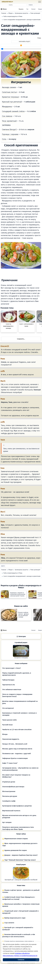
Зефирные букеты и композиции (15, 758)
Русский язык (7, 725)
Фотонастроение (8, 791)
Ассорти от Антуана (21, 658)
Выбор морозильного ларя (14, 918)
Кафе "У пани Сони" (10, 763)
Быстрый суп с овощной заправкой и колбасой (21, 880)
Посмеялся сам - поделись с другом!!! (16, 753)
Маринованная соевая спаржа (16, 839)
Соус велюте (9, 923)
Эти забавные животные (11, 689)
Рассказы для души (9, 796)
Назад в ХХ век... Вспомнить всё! (14, 744)
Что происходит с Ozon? (11, 668)
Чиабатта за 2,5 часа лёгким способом (16, 729)
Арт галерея (6, 822)
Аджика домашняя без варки (15, 850)
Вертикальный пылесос (11, 811)
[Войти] (17, 2)
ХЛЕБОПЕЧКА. (7, 2)
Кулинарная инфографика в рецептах (17, 806)
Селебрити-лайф (8, 801)
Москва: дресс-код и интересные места (17, 749)
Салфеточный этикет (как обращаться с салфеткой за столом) (18, 898)
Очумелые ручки (8, 782)
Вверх (3, 566)
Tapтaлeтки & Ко (8, 685)
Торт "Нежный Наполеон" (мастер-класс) (20, 860)
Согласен (21, 960)
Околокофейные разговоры (13, 787)
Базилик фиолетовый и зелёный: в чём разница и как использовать (18, 935)
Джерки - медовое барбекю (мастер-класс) (20, 855)
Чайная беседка (8, 680)
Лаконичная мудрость (10, 739)
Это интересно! (8, 708)
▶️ (21, 45)
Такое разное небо (9, 720)
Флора (4, 734)
